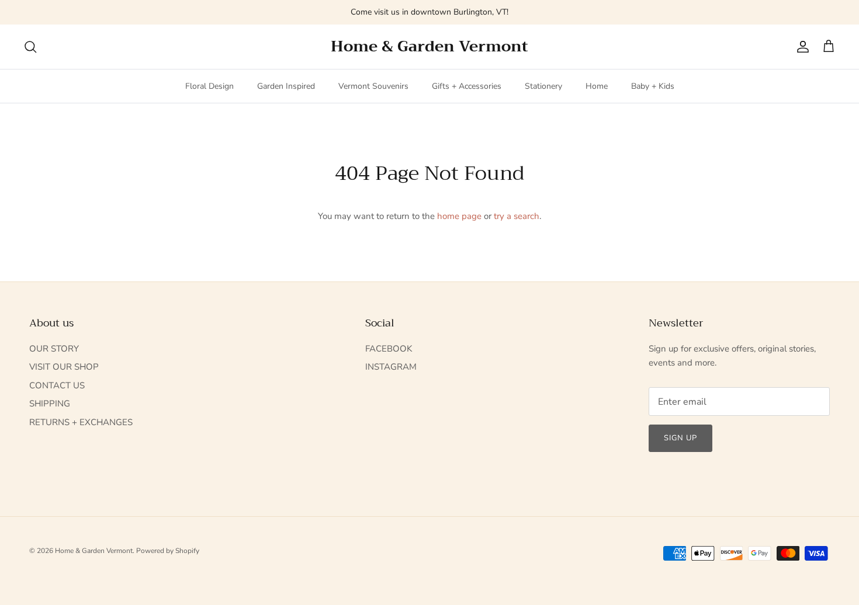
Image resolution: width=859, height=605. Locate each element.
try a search (516, 216)
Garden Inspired (286, 86)
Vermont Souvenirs (373, 86)
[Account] (800, 47)
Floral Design (209, 86)
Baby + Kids (652, 86)
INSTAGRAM (391, 367)
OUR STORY (54, 348)
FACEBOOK (388, 348)
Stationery (543, 86)
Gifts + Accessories (466, 86)
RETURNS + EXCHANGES (81, 422)
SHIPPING (49, 403)
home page (459, 216)
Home (597, 86)
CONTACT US (57, 385)
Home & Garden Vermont (94, 550)
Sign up (680, 438)
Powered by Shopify (167, 550)
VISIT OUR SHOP (64, 367)
